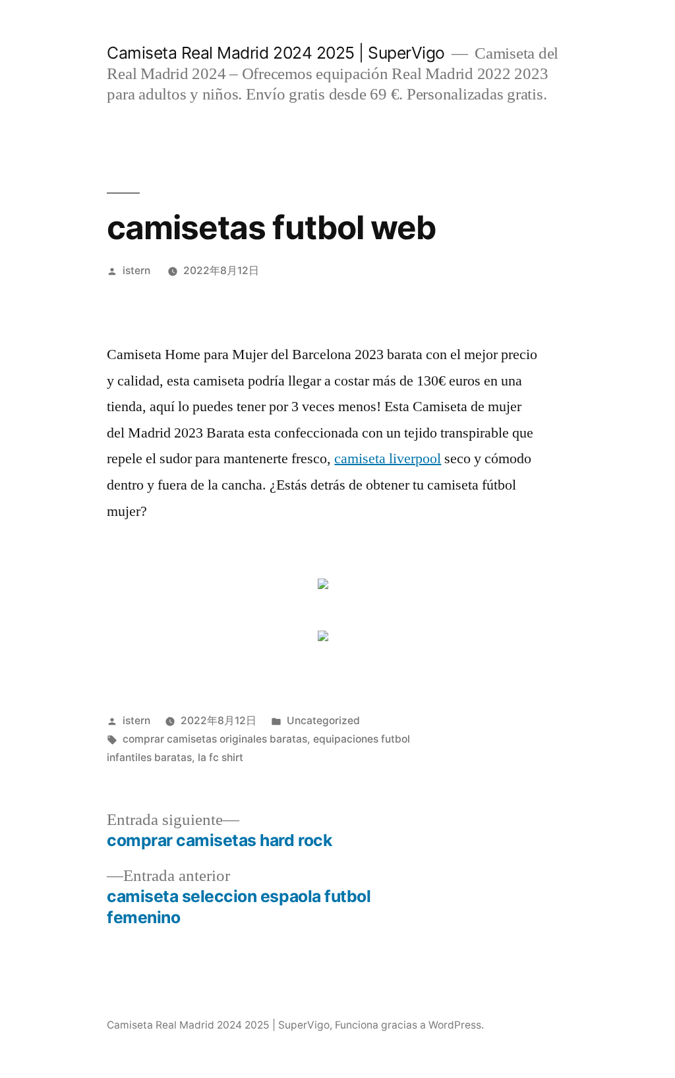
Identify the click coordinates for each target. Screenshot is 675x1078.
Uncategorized (323, 720)
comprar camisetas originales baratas (215, 739)
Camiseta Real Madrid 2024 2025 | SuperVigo (275, 53)
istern (136, 270)
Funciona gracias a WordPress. (409, 1025)
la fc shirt (220, 757)
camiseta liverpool (387, 458)
